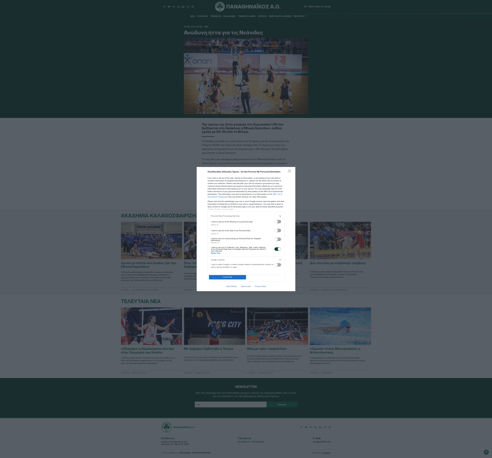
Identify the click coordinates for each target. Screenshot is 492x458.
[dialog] (246, 229)
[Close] (290, 172)
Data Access (246, 286)
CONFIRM (227, 277)
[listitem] (246, 216)
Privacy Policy (260, 286)
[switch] (277, 221)
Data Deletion (231, 286)
